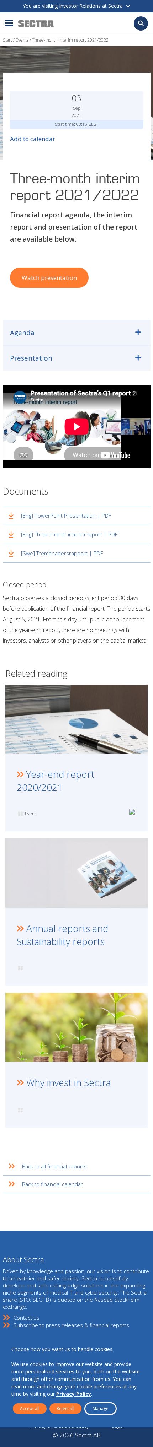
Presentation (31, 358)
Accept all (29, 1408)
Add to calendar (32, 139)
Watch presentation (49, 278)
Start (7, 40)
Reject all (65, 1408)
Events (22, 40)
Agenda (22, 332)
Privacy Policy (73, 1394)
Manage (101, 1408)
